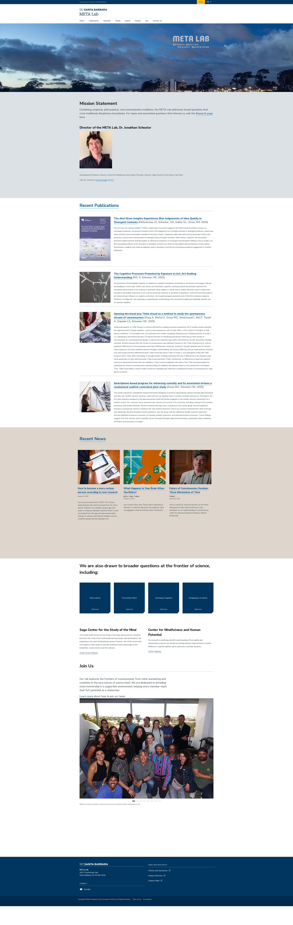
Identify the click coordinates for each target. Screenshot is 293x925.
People (138, 21)
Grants (127, 21)
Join (201, 2)
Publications (94, 21)
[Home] (94, 15)
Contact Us (157, 21)
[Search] (209, 2)
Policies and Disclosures (158, 870)
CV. (112, 180)
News (82, 21)
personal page (101, 180)
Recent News (93, 439)
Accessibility (147, 899)
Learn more (86, 696)
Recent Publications (99, 205)
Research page (204, 113)
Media (117, 21)
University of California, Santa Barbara (93, 2)
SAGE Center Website (89, 653)
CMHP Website (154, 651)
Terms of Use (137, 899)
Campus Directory (155, 875)
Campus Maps (154, 880)
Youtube (87, 889)
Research (107, 21)
